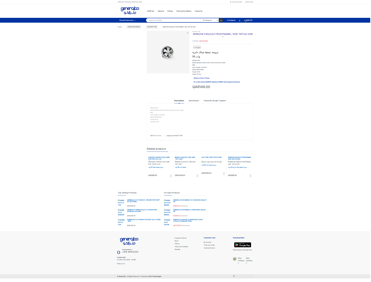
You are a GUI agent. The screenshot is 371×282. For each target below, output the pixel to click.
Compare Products (180, 238)
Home (120, 27)
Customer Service (209, 248)
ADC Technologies (155, 276)
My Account (249, 2)
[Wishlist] (239, 20)
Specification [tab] (194, 101)
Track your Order (237, 2)
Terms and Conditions (183, 11)
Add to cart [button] (170, 175)
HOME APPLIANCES (134, 27)
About (176, 241)
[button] (187, 33)
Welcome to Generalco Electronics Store (130, 2)
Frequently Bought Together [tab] (215, 101)
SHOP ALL (151, 11)
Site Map (177, 249)
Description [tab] (179, 101)
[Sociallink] (118, 266)
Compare (231, 20)
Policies (170, 11)
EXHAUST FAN (151, 27)
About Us (161, 11)
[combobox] (174, 20)
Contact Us (199, 11)
